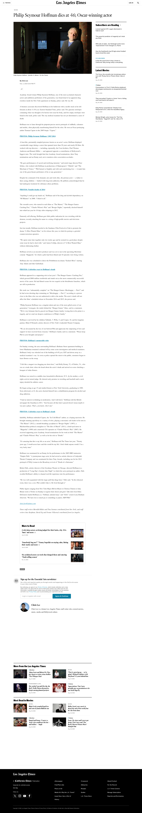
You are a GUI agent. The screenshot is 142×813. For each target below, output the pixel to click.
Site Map (15, 788)
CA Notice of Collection (52, 808)
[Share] (22, 89)
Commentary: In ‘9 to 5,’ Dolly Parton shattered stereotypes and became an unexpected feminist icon (111, 89)
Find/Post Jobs (59, 785)
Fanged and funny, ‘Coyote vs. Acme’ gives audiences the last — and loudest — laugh (39, 722)
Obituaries (84, 785)
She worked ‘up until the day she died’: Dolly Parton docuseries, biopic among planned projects (39, 688)
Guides (83, 792)
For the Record (112, 785)
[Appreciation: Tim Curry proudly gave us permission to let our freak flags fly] (59, 687)
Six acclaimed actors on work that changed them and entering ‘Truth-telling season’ (44, 556)
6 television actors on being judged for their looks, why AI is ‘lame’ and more (44, 531)
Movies (22, 569)
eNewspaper (59, 781)
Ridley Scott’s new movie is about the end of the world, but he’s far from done (78, 708)
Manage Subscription (114, 792)
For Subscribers (100, 58)
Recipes (83, 788)
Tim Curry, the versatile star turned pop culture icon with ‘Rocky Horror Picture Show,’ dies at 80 (111, 76)
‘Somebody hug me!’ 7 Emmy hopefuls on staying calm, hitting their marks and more (45, 543)
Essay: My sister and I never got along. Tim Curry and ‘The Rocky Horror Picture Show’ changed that (78, 723)
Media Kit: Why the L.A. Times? (64, 792)
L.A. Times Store (86, 796)
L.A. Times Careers (113, 788)
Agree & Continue (61, 596)
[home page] (71, 2)
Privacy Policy (33, 591)
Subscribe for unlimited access (21, 785)
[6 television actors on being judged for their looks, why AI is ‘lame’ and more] (77, 533)
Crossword (84, 781)
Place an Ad (58, 788)
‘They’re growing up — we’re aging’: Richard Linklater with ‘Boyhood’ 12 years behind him (78, 674)
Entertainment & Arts (35, 683)
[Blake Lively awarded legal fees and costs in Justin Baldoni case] (20, 708)
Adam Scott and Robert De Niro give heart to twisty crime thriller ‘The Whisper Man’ (40, 674)
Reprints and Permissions (115, 796)
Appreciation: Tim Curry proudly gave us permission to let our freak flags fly (79, 688)
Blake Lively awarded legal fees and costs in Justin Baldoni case (39, 707)
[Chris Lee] (24, 607)
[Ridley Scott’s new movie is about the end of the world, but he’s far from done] (59, 708)
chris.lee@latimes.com (28, 503)
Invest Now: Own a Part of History (63, 798)
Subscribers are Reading (107, 25)
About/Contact (112, 781)
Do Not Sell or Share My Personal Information (68, 808)
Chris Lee (35, 605)
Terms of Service (42, 587)
